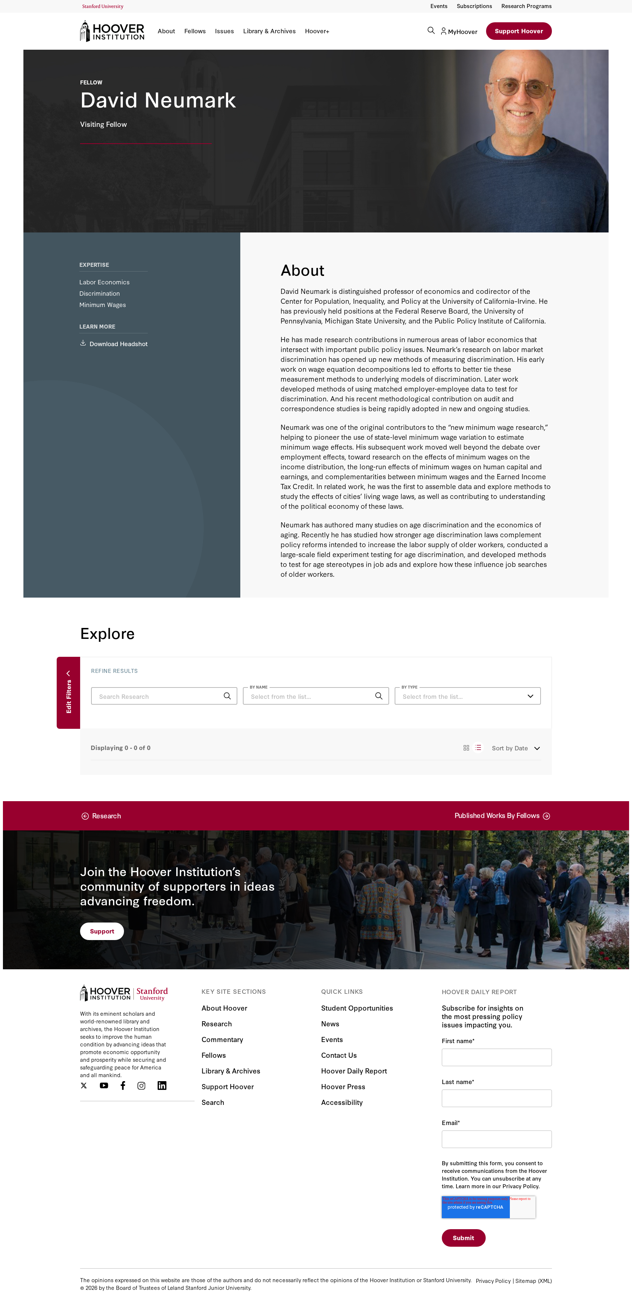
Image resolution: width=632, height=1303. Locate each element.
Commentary (222, 1039)
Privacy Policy (493, 1280)
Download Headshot (119, 343)
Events (439, 6)
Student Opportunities (357, 1007)
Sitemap (525, 1280)
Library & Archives (269, 31)
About (166, 31)
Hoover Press (343, 1086)
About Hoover (224, 1007)
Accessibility (342, 1102)
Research (217, 1023)
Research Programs (526, 6)
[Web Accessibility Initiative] (103, 7)
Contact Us (339, 1055)
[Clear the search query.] (367, 696)
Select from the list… (433, 696)
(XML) (545, 1280)
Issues (224, 31)
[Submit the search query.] (227, 696)
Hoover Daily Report (354, 1070)
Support (102, 931)
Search (213, 1102)
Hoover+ (317, 31)
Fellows (195, 31)
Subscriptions (474, 6)
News (330, 1023)
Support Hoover (519, 30)
